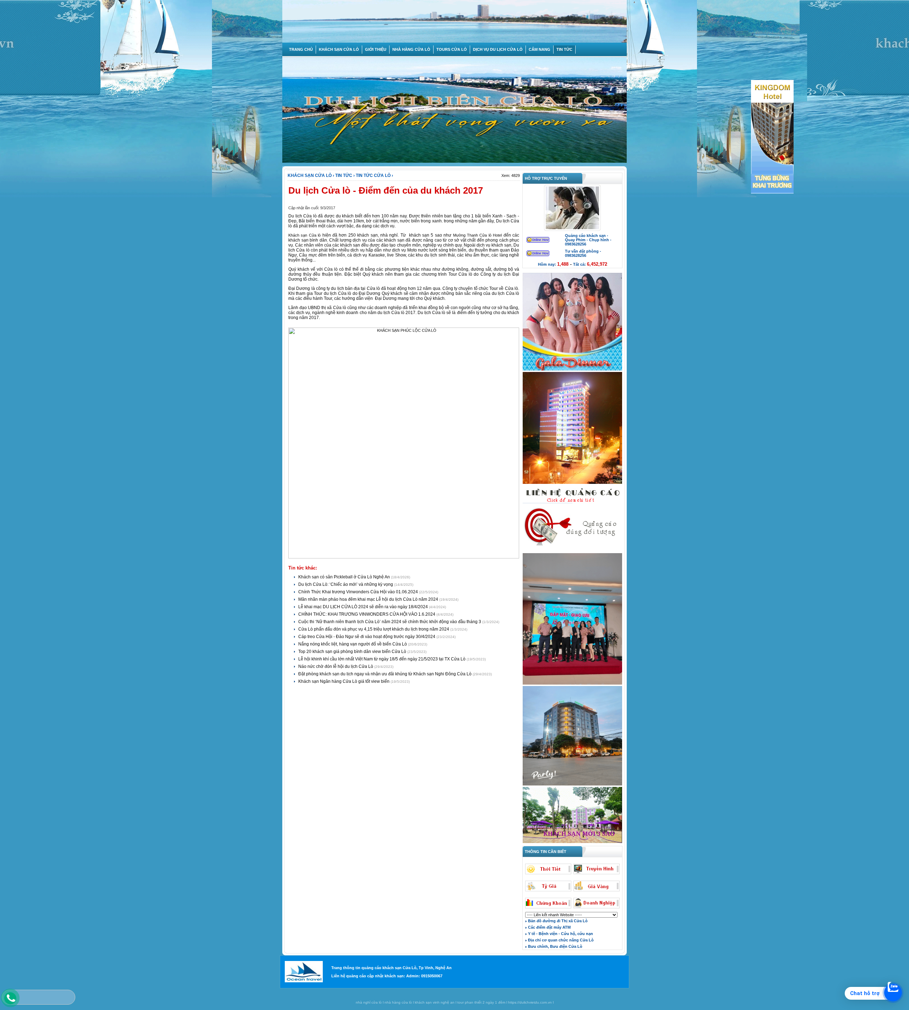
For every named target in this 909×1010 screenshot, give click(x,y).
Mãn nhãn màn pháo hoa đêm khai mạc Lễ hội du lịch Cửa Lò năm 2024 (368, 599)
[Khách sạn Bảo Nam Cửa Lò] (572, 785)
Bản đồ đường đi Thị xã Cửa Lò (557, 921)
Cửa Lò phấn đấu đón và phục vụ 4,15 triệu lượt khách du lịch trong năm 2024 (374, 629)
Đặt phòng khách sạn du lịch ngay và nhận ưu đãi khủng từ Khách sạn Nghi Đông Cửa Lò (385, 673)
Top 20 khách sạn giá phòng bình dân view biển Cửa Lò (352, 651)
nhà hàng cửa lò (398, 1002)
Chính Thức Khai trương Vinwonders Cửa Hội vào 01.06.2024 (358, 591)
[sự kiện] (572, 370)
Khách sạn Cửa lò (304, 235)
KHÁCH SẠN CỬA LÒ (339, 49)
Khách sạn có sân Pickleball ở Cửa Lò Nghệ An (344, 576)
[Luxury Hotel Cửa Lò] (572, 684)
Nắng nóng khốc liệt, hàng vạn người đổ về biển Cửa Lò (353, 644)
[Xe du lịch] (572, 551)
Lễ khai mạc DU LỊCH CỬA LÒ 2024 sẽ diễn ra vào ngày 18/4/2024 (363, 606)
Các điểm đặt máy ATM (549, 927)
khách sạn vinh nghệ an (434, 1002)
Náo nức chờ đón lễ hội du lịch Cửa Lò (336, 666)
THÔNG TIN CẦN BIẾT (544, 851)
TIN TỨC (564, 49)
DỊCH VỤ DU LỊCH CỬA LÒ (498, 49)
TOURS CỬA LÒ (451, 49)
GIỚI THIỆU (375, 49)
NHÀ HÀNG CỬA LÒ (411, 49)
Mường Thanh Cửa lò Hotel (477, 235)
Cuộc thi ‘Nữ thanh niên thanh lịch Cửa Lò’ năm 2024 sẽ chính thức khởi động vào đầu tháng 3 (390, 621)
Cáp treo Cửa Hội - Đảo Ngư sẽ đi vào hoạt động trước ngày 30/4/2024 (367, 636)
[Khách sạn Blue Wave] (572, 483)
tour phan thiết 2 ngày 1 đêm (481, 1002)
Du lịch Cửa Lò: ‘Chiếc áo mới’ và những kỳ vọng (346, 584)
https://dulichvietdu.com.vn (530, 1002)
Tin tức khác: (302, 568)
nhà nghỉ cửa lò (369, 1002)
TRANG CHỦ (301, 49)
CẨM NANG (539, 49)
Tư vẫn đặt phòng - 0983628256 (583, 253)
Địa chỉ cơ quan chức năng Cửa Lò (560, 940)
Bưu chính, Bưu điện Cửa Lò (554, 946)
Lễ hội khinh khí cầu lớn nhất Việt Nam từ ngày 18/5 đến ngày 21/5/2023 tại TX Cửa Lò (382, 659)
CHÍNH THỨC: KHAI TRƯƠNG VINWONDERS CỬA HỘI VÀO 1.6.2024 (367, 614)
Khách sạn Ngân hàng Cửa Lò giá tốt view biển (344, 681)
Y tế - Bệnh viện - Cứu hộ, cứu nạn (560, 933)
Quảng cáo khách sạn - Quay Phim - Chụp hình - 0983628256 (588, 239)
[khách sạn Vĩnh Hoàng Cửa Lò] (572, 842)
